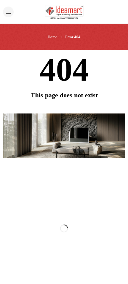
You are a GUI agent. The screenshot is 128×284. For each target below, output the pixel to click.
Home (52, 37)
